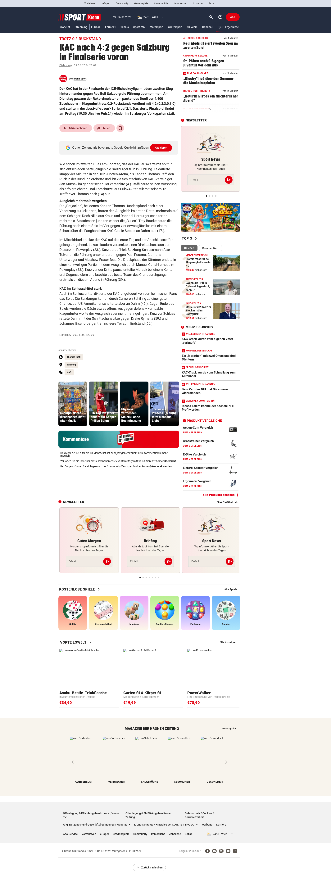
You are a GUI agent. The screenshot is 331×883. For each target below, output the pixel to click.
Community (122, 3)
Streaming (81, 27)
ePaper (106, 3)
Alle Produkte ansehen (219, 494)
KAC (69, 372)
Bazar (212, 3)
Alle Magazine (229, 728)
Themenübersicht (165, 461)
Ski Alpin (192, 27)
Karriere (221, 824)
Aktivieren (161, 147)
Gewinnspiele (141, 3)
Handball (207, 27)
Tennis (124, 27)
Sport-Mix (139, 27)
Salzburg (71, 364)
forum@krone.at (152, 466)
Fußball (96, 27)
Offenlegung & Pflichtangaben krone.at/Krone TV (91, 815)
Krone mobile (161, 3)
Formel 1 (110, 27)
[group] (72, 404)
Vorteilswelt (90, 3)
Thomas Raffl (73, 357)
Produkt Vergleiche (204, 421)
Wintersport (175, 27)
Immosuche (180, 3)
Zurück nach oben (149, 867)
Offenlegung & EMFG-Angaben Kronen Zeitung (148, 815)
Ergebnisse (232, 27)
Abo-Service (70, 833)
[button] (220, 27)
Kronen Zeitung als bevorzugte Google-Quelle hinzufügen (119, 147)
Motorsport (156, 27)
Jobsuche (197, 3)
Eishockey (65, 65)
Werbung (207, 824)
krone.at (65, 27)
